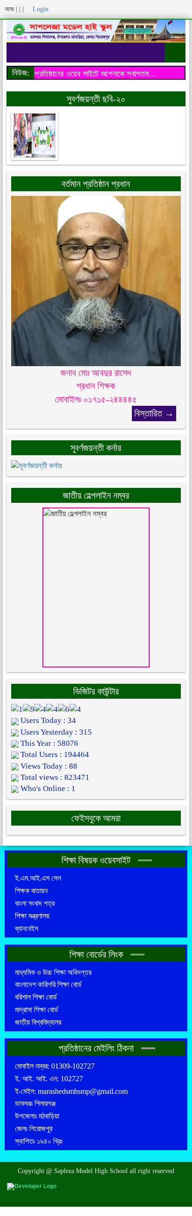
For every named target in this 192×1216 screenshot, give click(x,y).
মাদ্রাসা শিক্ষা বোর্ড (36, 1010)
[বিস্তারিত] (96, 280)
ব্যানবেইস (26, 928)
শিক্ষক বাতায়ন (31, 891)
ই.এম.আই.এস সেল (38, 878)
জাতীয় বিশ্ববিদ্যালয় (38, 1022)
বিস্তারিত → (154, 413)
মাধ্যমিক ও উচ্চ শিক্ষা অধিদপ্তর (53, 972)
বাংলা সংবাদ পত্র (35, 903)
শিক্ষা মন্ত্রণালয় (32, 916)
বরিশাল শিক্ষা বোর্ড (36, 997)
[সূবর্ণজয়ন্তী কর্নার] (36, 465)
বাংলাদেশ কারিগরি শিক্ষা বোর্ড (48, 984)
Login (39, 9)
